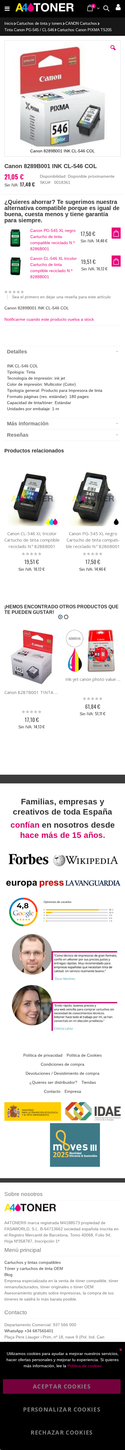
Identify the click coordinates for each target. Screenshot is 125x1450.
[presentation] (62, 351)
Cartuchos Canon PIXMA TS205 (84, 30)
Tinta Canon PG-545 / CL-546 (29, 30)
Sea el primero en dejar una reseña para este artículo (61, 297)
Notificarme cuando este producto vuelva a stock (49, 319)
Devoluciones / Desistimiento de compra (62, 1073)
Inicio (8, 24)
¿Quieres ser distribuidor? (53, 1082)
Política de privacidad (43, 1055)
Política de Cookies (84, 1055)
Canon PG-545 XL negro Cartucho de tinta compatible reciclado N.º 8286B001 (53, 239)
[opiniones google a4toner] (62, 928)
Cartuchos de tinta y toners (39, 24)
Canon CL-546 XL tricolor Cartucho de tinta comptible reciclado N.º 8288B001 (53, 267)
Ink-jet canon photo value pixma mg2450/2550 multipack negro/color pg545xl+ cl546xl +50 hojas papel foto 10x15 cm (93, 679)
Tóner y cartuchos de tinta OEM (33, 1268)
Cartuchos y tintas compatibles (32, 1262)
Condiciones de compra (62, 1064)
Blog (8, 1274)
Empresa (73, 1091)
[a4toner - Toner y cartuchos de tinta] (44, 9)
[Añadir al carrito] (116, 233)
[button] (113, 52)
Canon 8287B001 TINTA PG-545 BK (32, 692)
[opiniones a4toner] (62, 979)
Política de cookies (84, 1365)
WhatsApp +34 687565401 (28, 1331)
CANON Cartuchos (81, 24)
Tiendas (88, 1082)
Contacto (52, 1091)
